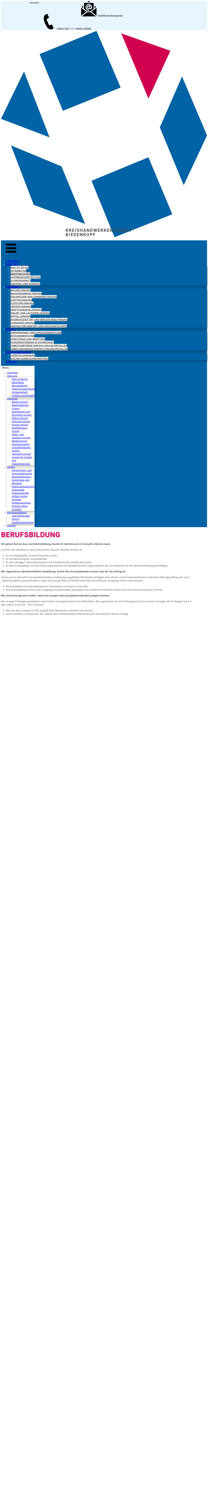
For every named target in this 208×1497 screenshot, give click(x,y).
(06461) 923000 (83, 28)
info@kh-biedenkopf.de (110, 15)
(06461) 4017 (63, 28)
